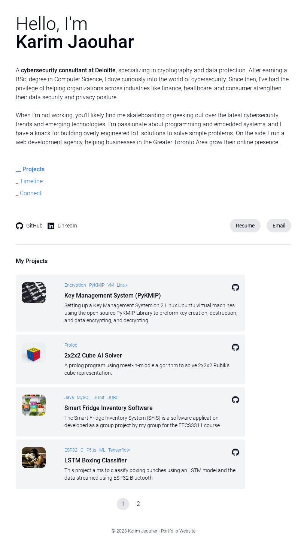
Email (279, 226)
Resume (245, 226)
